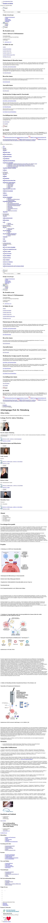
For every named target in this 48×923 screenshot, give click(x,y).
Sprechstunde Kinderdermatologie (13, 205)
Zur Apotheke (5, 123)
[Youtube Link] (4, 894)
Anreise (4, 46)
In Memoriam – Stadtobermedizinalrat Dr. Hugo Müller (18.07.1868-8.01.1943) (22, 163)
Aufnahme (7, 840)
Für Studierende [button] (6, 213)
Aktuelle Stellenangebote (9, 855)
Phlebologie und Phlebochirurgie (13, 199)
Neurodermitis (10, 207)
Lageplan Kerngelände (7, 48)
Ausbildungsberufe (8, 856)
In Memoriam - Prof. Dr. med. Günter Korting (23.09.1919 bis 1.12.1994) (21, 165)
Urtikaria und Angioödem (12, 210)
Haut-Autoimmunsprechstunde (13, 203)
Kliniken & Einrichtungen (10, 17)
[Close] (6, 149)
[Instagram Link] (4, 896)
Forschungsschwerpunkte (10, 846)
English (6, 25)
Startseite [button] (4, 148)
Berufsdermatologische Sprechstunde (14, 204)
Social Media (7, 864)
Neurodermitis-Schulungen (12, 208)
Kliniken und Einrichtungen (10, 837)
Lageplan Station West (7, 50)
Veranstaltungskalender (9, 871)
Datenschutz (5, 904)
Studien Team (10, 186)
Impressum (5, 903)
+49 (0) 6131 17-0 (7, 42)
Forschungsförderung (9, 848)
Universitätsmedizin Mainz (8, 1)
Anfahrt (6, 18)
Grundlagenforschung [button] (7, 243)
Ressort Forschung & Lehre (10, 850)
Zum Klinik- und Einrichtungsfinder (9, 66)
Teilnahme (9, 231)
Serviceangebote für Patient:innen (11, 841)
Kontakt (8, 187)
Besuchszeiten (7, 19)
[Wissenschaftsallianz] (11, 916)
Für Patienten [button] (5, 172)
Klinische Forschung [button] (6, 225)
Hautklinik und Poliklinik (8, 3)
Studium (6, 849)
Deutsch (6, 24)
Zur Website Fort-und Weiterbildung (9, 111)
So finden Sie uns (3, 832)
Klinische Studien (8, 847)
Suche (4, 10)
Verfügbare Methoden (11, 234)
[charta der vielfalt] (7, 921)
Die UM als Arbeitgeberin (10, 854)
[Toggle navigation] (12, 144)
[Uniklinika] (11, 912)
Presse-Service (8, 867)
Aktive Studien (10, 184)
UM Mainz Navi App (7, 56)
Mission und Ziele (10, 228)
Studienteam (9, 229)
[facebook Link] (4, 898)
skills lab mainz (10, 224)
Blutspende (7, 21)
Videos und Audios (8, 865)
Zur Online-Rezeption (7, 72)
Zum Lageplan (3, 820)
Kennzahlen (7, 880)
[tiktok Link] (4, 900)
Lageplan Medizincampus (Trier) (9, 54)
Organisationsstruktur (9, 881)
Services (9, 235)
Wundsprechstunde (11, 200)
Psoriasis (9, 209)
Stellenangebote (8, 20)
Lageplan (7, 876)
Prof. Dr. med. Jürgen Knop (12, 166)
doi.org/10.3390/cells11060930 (26, 759)
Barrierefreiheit (5, 905)
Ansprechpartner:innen (9, 866)
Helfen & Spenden (8, 884)
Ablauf (8, 232)
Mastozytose (9, 206)
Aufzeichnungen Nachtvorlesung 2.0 (12, 874)
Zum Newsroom (6, 90)
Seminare (9, 223)
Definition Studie (10, 183)
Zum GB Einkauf (6, 121)
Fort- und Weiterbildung (9, 858)
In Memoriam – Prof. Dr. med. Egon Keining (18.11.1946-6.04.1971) (20, 164)
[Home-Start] (4, 147)
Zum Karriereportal (6, 81)
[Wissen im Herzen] (7, 920)
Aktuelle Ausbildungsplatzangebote (11, 857)
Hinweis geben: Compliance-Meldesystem (13, 883)
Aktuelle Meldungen (9, 863)
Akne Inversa (9, 202)
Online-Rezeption (8, 839)
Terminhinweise (8, 873)
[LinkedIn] (4, 892)
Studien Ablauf (10, 185)
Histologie (9, 198)
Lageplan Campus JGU (7, 52)
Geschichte (7, 882)
